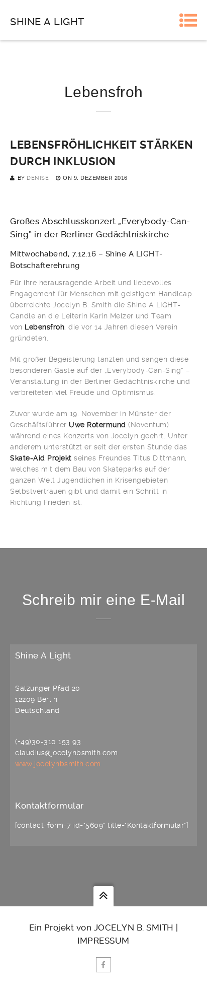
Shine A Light (47, 22)
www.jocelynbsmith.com (58, 764)
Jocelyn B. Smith (134, 927)
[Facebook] (103, 964)
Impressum (103, 941)
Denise (38, 178)
